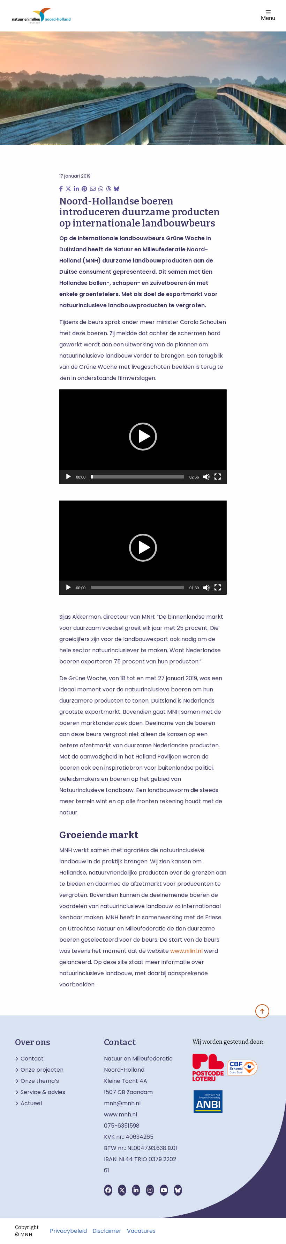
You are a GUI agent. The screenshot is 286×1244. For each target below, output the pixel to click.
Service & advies (43, 1092)
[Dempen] (206, 476)
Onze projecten (42, 1070)
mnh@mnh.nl (122, 1103)
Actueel (31, 1103)
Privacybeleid (68, 1231)
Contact (32, 1059)
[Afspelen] (68, 476)
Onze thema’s (40, 1081)
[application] (142, 436)
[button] (143, 437)
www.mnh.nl (121, 1114)
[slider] (137, 477)
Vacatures (141, 1231)
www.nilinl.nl (186, 951)
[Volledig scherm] (217, 476)
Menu (268, 17)
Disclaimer (106, 1231)
